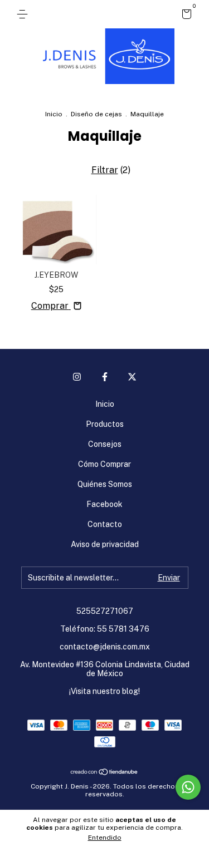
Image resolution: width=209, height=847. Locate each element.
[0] (184, 16)
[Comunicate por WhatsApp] (188, 787)
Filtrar (104, 170)
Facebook (104, 504)
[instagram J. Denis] (76, 376)
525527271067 (104, 611)
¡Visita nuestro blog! (104, 691)
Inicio (53, 114)
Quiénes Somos (104, 484)
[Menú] (24, 14)
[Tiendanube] (104, 772)
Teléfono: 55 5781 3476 (104, 628)
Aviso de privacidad (105, 544)
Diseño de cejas (96, 114)
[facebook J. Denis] (104, 376)
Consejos (104, 444)
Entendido (104, 837)
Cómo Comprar (104, 464)
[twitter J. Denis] (132, 376)
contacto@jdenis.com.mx (105, 646)
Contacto (105, 524)
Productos (105, 424)
